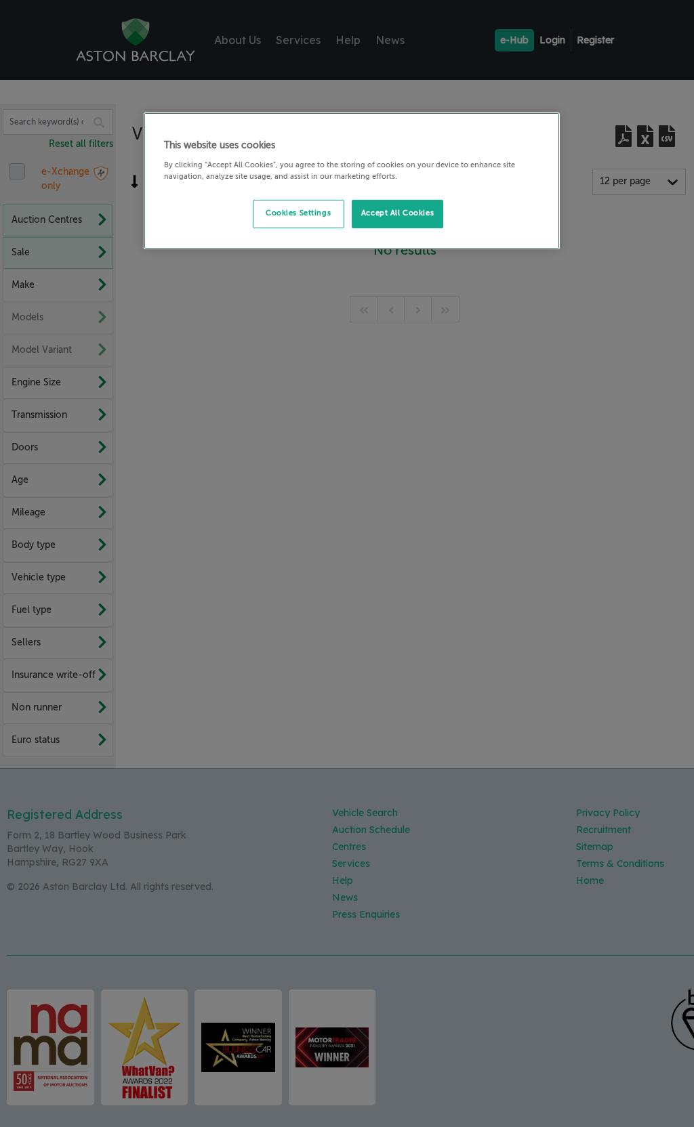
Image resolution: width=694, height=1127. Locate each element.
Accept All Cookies (397, 213)
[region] (352, 180)
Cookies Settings (298, 213)
